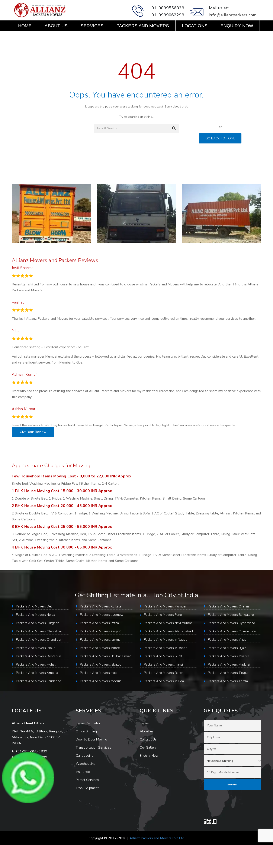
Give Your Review (33, 432)
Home (25, 25)
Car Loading (84, 755)
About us (56, 25)
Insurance (83, 771)
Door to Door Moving (91, 739)
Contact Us (32, 36)
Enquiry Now (237, 25)
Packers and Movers (142, 25)
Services (92, 25)
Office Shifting (86, 731)
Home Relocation (89, 723)
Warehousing (86, 763)
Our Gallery (148, 747)
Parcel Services (87, 780)
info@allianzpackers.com (232, 15)
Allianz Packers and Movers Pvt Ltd (156, 838)
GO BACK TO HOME (220, 138)
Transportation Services (93, 747)
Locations (195, 25)
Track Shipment (87, 788)
